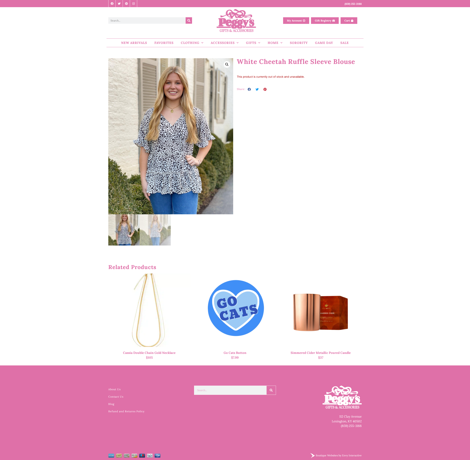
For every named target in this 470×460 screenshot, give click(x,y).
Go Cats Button (235, 353)
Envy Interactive (352, 455)
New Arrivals (134, 43)
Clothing (190, 43)
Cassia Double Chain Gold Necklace (149, 353)
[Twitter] (119, 3)
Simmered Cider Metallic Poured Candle (321, 353)
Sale (344, 43)
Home (273, 43)
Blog (111, 404)
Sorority (299, 43)
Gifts (251, 43)
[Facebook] (112, 3)
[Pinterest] (126, 3)
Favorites (163, 43)
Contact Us (115, 396)
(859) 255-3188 (351, 426)
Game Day (324, 43)
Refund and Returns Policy (126, 411)
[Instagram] (133, 3)
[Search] (189, 20)
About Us (114, 389)
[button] (227, 64)
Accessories (223, 43)
